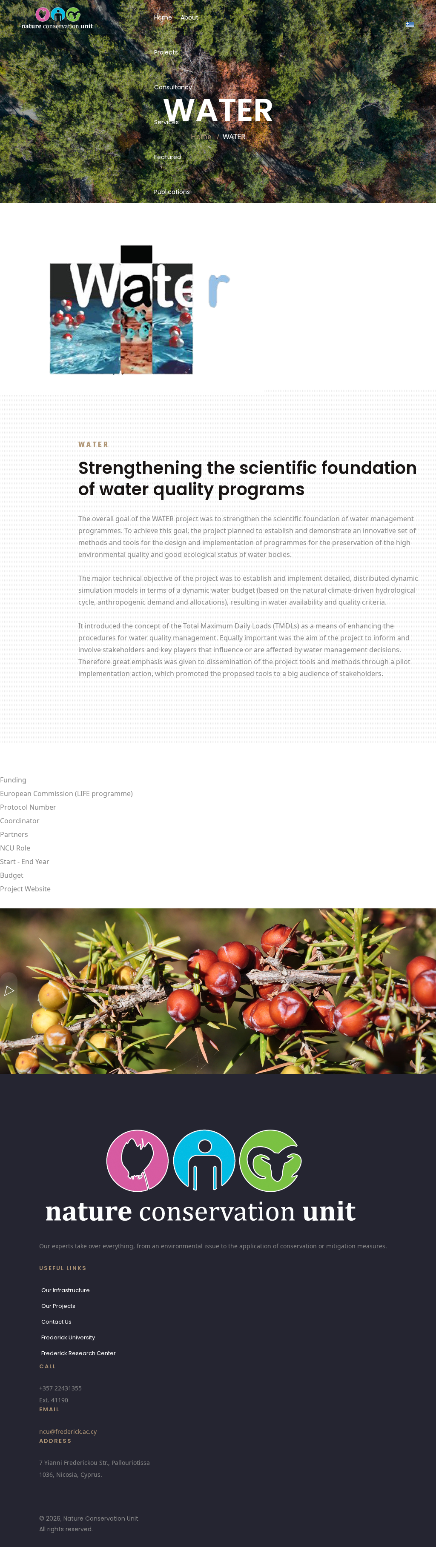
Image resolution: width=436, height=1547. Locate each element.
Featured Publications (172, 174)
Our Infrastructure (65, 1290)
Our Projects (58, 1306)
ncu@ (68, 1431)
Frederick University (68, 1337)
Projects (166, 52)
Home (163, 17)
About (189, 17)
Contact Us (56, 1322)
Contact (168, 227)
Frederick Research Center (78, 1353)
